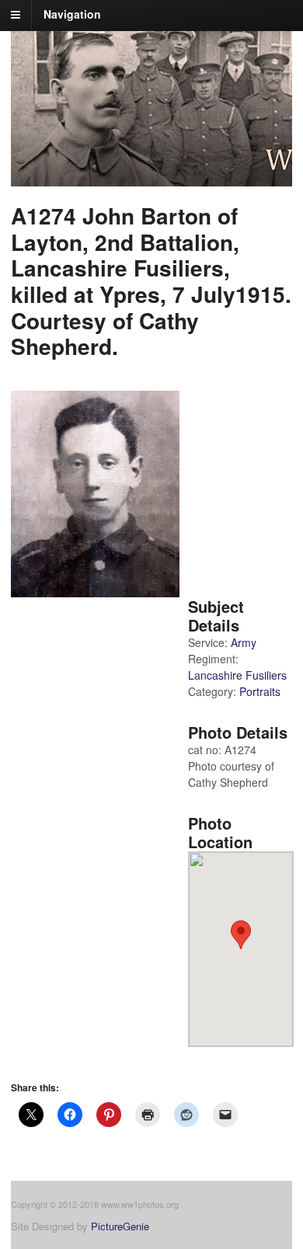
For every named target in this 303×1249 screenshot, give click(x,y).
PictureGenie (120, 1226)
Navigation (72, 14)
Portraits (259, 691)
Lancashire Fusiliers (237, 675)
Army (243, 642)
